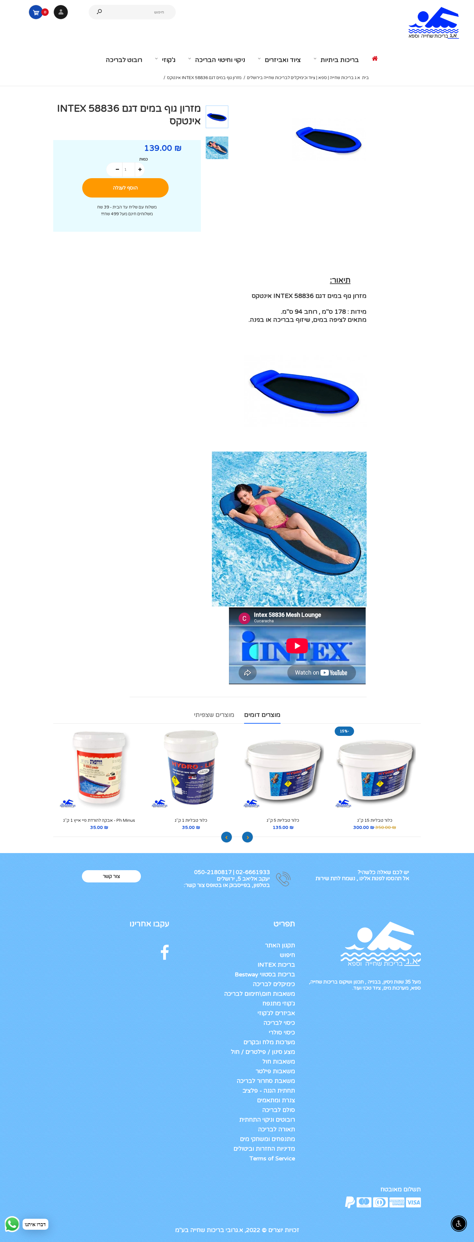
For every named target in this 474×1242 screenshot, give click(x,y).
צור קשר (111, 876)
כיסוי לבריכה (279, 1022)
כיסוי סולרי (282, 1032)
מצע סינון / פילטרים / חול (263, 1051)
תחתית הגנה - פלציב (268, 1090)
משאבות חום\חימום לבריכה (259, 993)
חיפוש (287, 955)
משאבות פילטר (275, 1071)
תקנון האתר (280, 945)
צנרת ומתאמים (276, 1100)
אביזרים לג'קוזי (276, 1013)
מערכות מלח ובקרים (269, 1042)
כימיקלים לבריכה (274, 984)
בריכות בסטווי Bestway (265, 974)
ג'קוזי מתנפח (278, 1003)
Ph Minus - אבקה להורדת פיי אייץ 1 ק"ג (99, 820)
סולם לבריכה (278, 1110)
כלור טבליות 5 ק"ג (283, 820)
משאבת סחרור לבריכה (266, 1080)
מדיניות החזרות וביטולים (264, 1148)
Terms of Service (272, 1158)
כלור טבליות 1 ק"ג (191, 820)
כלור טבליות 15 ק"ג (374, 820)
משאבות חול (278, 1061)
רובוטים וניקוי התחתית (267, 1119)
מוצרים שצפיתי (214, 714)
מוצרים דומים (262, 714)
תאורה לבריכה (276, 1129)
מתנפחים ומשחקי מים (267, 1139)
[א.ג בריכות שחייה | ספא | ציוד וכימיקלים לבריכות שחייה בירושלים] (430, 38)
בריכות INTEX (276, 964)
